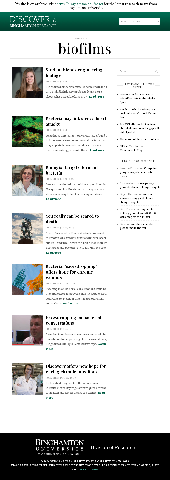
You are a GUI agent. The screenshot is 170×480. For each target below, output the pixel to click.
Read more (96, 96)
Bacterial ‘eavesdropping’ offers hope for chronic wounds (71, 271)
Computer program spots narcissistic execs (138, 172)
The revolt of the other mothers (139, 139)
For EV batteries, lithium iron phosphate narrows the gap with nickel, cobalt (140, 128)
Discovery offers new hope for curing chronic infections (76, 368)
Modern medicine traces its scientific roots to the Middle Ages (137, 98)
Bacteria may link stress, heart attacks (76, 121)
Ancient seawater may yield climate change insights (137, 198)
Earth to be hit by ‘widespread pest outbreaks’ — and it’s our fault (138, 113)
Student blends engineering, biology (75, 72)
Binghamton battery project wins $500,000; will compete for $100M (139, 213)
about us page (88, 469)
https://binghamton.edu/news (80, 4)
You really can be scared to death (72, 218)
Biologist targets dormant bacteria (72, 170)
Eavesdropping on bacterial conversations (73, 320)
